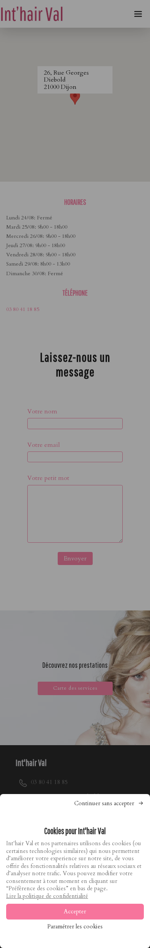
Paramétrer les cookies (75, 926)
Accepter (75, 911)
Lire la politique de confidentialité (47, 896)
